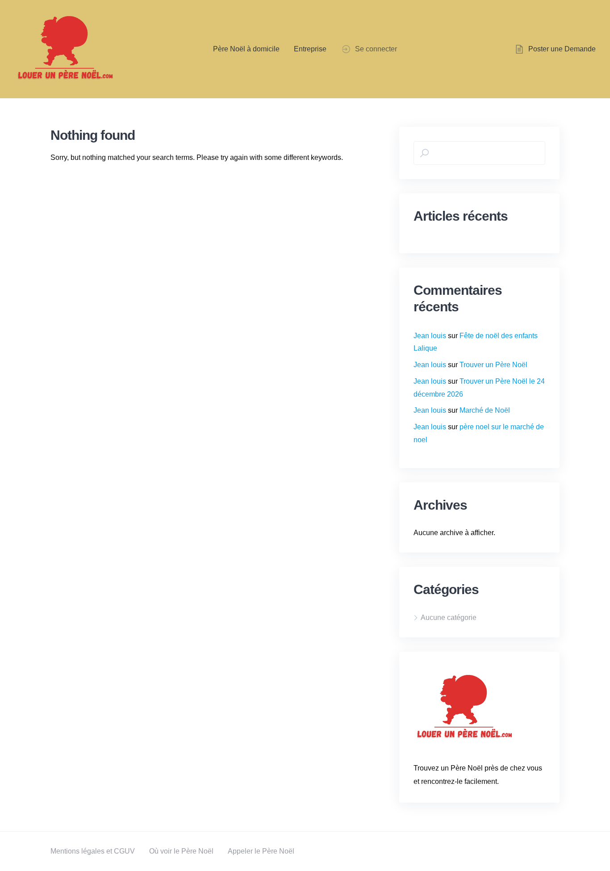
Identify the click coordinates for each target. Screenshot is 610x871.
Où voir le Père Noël (181, 851)
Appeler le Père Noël (261, 851)
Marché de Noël (485, 410)
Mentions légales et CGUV (92, 851)
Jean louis (430, 335)
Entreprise (310, 49)
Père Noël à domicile (246, 49)
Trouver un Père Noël (493, 364)
